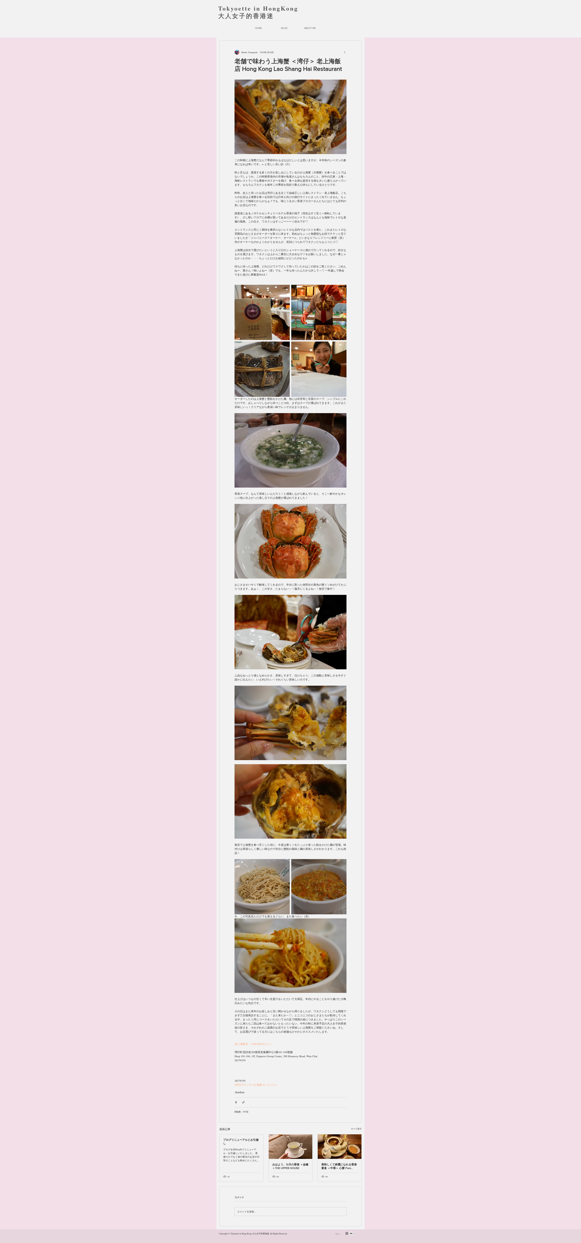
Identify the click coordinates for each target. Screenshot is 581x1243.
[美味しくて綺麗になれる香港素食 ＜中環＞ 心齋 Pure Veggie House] (339, 1146)
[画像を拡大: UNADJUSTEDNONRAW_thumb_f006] (262, 369)
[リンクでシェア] (243, 1102)
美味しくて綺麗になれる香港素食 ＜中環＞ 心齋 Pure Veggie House (339, 1166)
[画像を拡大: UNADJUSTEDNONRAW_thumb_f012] (318, 886)
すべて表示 (356, 1128)
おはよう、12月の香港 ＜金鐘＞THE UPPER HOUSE (290, 1166)
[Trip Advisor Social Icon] (351, 1233)
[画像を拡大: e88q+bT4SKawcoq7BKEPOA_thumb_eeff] (318, 312)
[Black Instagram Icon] (346, 1233)
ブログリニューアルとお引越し (241, 1141)
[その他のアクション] (344, 52)
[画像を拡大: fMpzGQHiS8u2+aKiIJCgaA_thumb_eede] (262, 886)
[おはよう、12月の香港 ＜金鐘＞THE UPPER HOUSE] (290, 1146)
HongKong (240, 1092)
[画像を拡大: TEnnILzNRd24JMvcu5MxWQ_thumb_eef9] (318, 369)
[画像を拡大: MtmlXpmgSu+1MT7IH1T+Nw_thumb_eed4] (262, 312)
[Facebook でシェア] (236, 1102)
